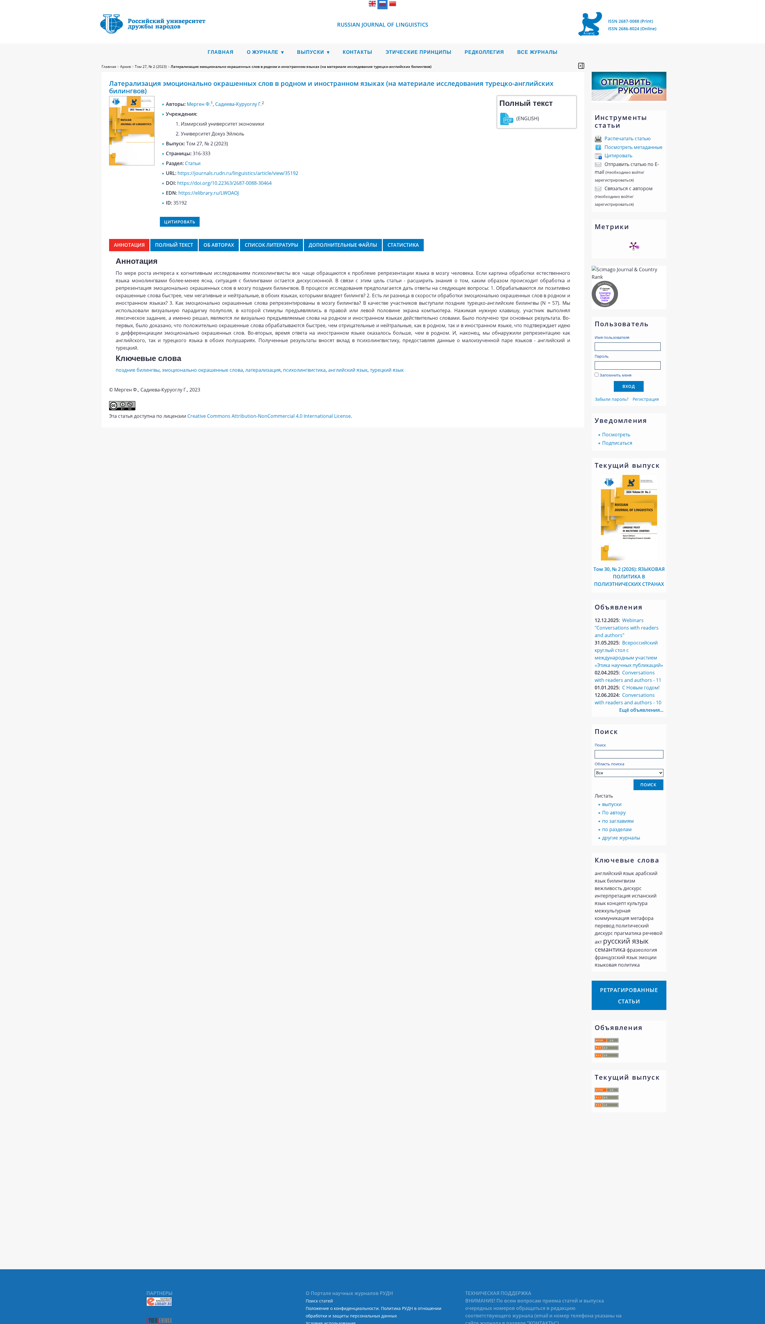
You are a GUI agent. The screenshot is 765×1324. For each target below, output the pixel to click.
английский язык (348, 370)
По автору (614, 812)
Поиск (600, 745)
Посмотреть (616, 434)
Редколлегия (484, 52)
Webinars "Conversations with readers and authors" (627, 628)
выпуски (612, 804)
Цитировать (618, 155)
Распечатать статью (628, 138)
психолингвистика (304, 370)
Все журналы (537, 52)
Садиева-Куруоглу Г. (238, 104)
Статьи (193, 163)
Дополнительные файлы (343, 245)
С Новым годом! (641, 687)
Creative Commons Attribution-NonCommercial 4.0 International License (269, 416)
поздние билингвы (138, 370)
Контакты (357, 52)
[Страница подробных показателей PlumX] (633, 245)
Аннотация (129, 245)
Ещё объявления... (641, 710)
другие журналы (621, 837)
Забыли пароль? (611, 399)
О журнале (263, 52)
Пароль (602, 356)
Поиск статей (319, 1301)
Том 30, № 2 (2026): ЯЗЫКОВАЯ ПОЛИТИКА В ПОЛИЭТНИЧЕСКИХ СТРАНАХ (629, 576)
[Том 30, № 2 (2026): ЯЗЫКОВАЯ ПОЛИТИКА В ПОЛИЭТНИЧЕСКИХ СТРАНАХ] (629, 558)
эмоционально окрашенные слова (202, 370)
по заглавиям (618, 821)
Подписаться (617, 443)
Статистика (403, 245)
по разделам (617, 829)
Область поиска (609, 764)
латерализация (263, 370)
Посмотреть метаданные (634, 147)
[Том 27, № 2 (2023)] (131, 163)
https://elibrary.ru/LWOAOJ (208, 193)
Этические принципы (418, 52)
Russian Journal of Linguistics (382, 24)
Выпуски (310, 52)
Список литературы (271, 245)
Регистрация (646, 399)
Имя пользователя (612, 337)
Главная (221, 52)
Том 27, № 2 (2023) (151, 66)
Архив (125, 66)
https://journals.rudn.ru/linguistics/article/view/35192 (238, 173)
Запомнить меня (615, 375)
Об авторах (219, 245)
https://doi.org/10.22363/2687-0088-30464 (224, 183)
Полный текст (174, 245)
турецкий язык (387, 370)
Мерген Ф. (199, 104)
